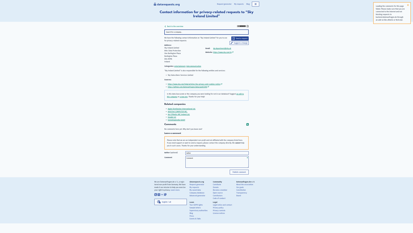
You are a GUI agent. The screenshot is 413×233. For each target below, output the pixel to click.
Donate (216, 187)
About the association (244, 184)
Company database (197, 193)
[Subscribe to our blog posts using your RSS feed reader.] (155, 194)
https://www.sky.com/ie (222, 52)
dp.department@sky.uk (222, 48)
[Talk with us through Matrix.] (162, 194)
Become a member (220, 190)
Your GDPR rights (196, 205)
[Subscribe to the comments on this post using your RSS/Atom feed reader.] (247, 124)
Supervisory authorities (199, 210)
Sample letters (195, 208)
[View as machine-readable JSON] (247, 26)
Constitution (241, 190)
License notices (219, 213)
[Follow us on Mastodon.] (165, 194)
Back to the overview (175, 26)
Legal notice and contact (222, 205)
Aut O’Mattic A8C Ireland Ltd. (179, 114)
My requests (239, 4)
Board (238, 196)
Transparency (241, 193)
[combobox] (206, 32)
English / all (166, 202)
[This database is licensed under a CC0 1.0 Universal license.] (241, 26)
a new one (184, 97)
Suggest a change (241, 43)
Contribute (217, 184)
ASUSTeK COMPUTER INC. (177, 112)
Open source (218, 193)
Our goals (240, 187)
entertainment (179, 66)
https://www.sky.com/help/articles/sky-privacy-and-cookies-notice (194, 84)
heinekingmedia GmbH (176, 120)
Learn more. (175, 190)
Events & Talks (195, 219)
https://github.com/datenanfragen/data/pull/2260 (187, 87)
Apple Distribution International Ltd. (182, 109)
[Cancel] (408, 5)
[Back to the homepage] (167, 5)
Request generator (224, 4)
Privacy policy (218, 208)
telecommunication (193, 66)
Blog (248, 4)
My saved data (195, 190)
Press (192, 216)
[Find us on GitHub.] (159, 194)
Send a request (242, 38)
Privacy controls (219, 210)
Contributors (218, 196)
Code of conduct (219, 198)
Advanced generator (197, 196)
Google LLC (172, 117)
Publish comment (239, 172)
